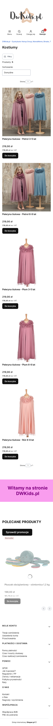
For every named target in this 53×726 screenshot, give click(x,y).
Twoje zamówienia (10, 633)
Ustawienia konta (10, 635)
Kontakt (5, 694)
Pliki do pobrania (10, 715)
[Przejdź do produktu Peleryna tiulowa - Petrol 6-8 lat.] (26, 187)
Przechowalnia (9, 638)
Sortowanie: (7, 67)
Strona (22, 81)
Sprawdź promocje (17, 532)
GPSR (4, 668)
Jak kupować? (9, 671)
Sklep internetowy (23, 722)
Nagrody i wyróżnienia (12, 700)
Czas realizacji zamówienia (14, 656)
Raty (4, 682)
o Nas (5, 697)
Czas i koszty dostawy (12, 653)
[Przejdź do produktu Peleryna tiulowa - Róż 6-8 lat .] (26, 413)
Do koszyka (10, 155)
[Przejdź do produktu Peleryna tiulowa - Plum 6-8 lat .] (26, 337)
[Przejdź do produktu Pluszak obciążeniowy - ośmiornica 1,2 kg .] (28, 559)
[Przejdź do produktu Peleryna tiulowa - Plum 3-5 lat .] (26, 262)
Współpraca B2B (10, 712)
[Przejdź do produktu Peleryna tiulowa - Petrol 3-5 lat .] (26, 112)
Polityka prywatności (11, 679)
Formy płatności (9, 650)
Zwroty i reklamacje (11, 676)
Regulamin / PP (9, 674)
